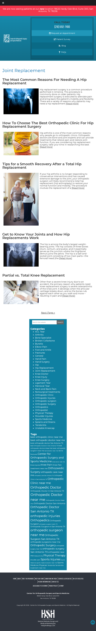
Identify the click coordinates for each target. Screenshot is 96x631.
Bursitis (39, 344)
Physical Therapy (44, 413)
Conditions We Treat (51, 579)
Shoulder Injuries (44, 416)
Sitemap (61, 586)
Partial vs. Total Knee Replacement (33, 275)
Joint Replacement (45, 371)
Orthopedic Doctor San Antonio (49, 503)
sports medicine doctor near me (47, 563)
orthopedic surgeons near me (45, 542)
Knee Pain (46, 464)
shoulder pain (35, 560)
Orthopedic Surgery (45, 404)
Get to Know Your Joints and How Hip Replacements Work (36, 236)
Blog (63, 46)
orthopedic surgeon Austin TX (48, 524)
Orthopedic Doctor (45, 487)
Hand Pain (40, 359)
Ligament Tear (43, 383)
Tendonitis (40, 425)
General (39, 356)
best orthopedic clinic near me (46, 437)
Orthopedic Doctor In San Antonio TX (47, 491)
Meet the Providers (28, 579)
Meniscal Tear (42, 386)
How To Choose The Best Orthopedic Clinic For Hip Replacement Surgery (48, 125)
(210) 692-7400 (62, 27)
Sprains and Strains (45, 422)
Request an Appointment (63, 33)
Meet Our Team (39, 579)
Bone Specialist (43, 338)
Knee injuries (35, 465)
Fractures (40, 353)
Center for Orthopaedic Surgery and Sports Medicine (47, 457)
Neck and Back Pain (45, 389)
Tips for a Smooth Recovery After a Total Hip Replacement (41, 166)
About (19, 579)
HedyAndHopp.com (48, 625)
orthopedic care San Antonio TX (44, 475)
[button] (92, 622)
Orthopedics (41, 407)
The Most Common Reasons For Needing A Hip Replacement (44, 81)
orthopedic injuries (45, 516)
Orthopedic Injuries (45, 398)
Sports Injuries (51, 559)
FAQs (63, 52)
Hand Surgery (42, 362)
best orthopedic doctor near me (47, 440)
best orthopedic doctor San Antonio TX (46, 443)
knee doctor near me (58, 462)
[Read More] (72, 103)
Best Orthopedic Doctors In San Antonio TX (44, 446)
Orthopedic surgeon (45, 401)
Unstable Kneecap (45, 428)
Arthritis (39, 334)
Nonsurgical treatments (47, 392)
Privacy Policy (53, 586)
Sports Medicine (43, 419)
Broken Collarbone (45, 340)
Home (14, 579)
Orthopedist (41, 410)
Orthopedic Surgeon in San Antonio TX (47, 526)
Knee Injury (41, 377)
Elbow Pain (41, 347)
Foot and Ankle (43, 350)
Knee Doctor (41, 374)
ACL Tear (40, 331)
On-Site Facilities (78, 579)
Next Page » (48, 312)
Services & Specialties (65, 579)
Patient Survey (63, 39)
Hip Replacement (44, 368)
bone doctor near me (51, 451)
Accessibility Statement (40, 586)
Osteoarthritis (38, 556)
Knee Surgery (42, 380)
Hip (37, 365)
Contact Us (55, 582)
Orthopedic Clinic (44, 395)
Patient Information (44, 582)
